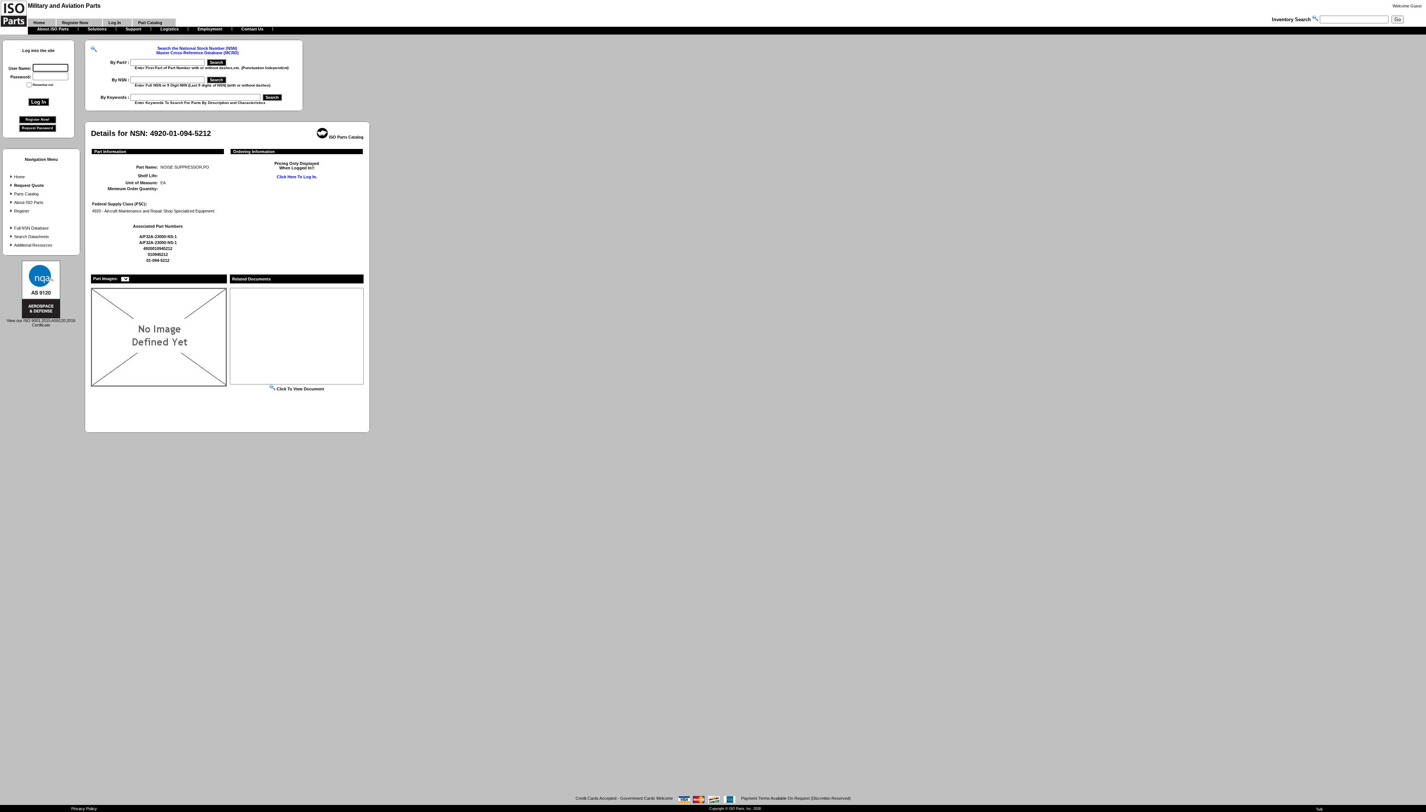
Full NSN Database (31, 228)
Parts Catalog (26, 194)
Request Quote (29, 185)
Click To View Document (300, 389)
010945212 (158, 254)
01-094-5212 (157, 260)
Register (21, 211)
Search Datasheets (31, 236)
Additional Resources (33, 245)
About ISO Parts (28, 202)
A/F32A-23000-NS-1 (158, 236)
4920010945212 (157, 248)
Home (19, 177)
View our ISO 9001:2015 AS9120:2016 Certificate (41, 322)
